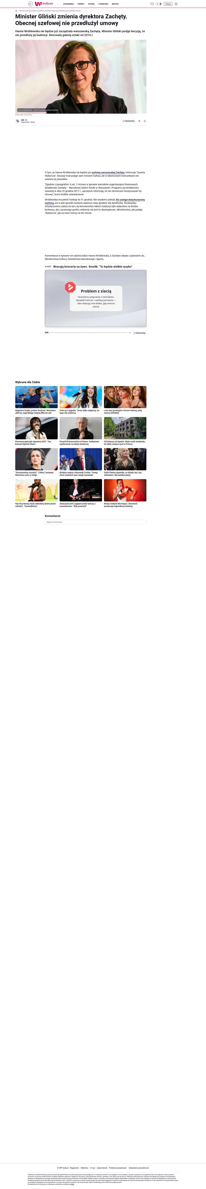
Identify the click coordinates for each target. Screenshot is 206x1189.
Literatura (103, 4)
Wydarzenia (68, 4)
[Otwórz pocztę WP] (152, 4)
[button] (159, 4)
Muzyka (115, 4)
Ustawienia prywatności (138, 1168)
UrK (22, 120)
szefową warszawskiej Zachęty (108, 172)
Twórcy (80, 4)
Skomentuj (129, 121)
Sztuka (91, 4)
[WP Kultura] (49, 4)
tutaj (72, 1184)
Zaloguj (168, 4)
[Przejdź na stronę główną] (30, 6)
